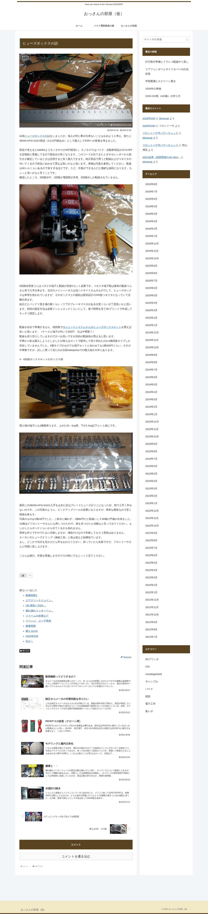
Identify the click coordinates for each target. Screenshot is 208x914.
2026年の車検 (153, 88)
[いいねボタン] (22, 575)
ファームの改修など (37, 615)
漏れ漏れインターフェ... (39, 610)
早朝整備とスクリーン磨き (160, 81)
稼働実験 (31, 626)
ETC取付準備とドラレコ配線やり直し (167, 61)
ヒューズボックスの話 (37, 136)
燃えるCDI (32, 631)
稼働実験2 (31, 595)
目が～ (29, 641)
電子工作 (25, 651)
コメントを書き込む (76, 856)
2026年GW (32, 636)
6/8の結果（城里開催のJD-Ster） (161, 157)
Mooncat (164, 118)
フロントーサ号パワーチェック (160, 133)
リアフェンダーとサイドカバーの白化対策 (167, 71)
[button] (187, 39)
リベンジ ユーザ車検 (38, 620)
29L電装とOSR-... (36, 605)
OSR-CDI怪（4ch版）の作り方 (163, 96)
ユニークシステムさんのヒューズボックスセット (93, 327)
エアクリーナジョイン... (39, 600)
